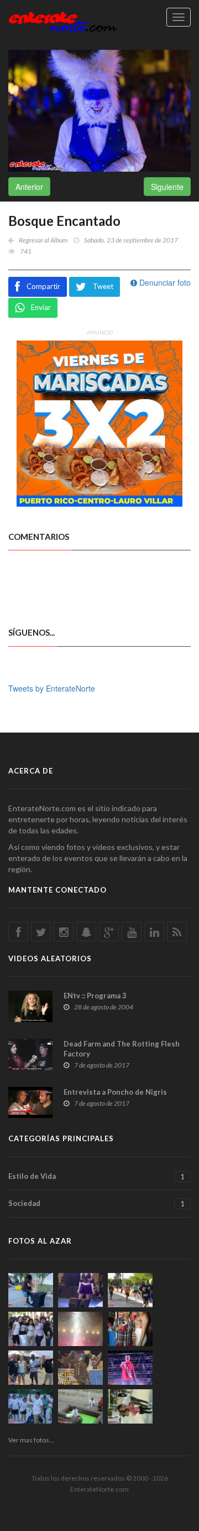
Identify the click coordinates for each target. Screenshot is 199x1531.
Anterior (29, 186)
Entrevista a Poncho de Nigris (115, 1091)
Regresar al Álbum (43, 240)
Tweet (103, 286)
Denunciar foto (164, 282)
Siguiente (167, 186)
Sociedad (96, 1203)
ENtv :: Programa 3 (95, 995)
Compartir (43, 286)
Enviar (41, 307)
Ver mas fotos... (31, 1440)
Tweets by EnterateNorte (51, 688)
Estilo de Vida (96, 1176)
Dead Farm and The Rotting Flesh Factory (122, 1048)
